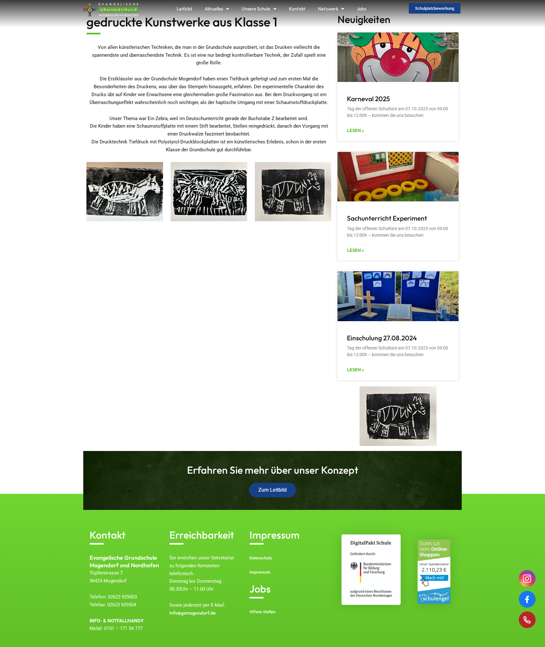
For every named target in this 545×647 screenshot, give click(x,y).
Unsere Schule (256, 9)
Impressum (274, 535)
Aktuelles (214, 9)
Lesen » (355, 130)
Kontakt (297, 9)
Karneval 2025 (368, 99)
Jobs (361, 9)
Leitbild (184, 9)
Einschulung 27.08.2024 (382, 338)
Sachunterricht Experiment (387, 218)
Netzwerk (328, 9)
